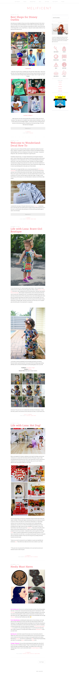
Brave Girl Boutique (15, 292)
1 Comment (28, 217)
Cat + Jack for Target (30, 367)
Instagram (60, 86)
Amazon (36, 206)
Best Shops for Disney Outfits (24, 18)
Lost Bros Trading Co (27, 115)
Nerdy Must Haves (22, 566)
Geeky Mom (33, 415)
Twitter (60, 84)
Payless (30, 369)
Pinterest (60, 88)
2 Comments (28, 131)
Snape (33, 640)
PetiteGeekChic (39, 629)
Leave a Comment (28, 414)
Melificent (39, 8)
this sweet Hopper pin (35, 647)
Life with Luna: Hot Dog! (26, 425)
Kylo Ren (18, 638)
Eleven (22, 640)
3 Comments (28, 652)
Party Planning (34, 556)
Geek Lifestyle (30, 653)
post (16, 541)
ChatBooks (29, 527)
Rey (32, 638)
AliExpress (13, 617)
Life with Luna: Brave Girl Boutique (26, 230)
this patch (13, 612)
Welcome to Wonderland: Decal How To (26, 144)
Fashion (28, 415)
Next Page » (41, 662)
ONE (12, 532)
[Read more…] (28, 128)
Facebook (60, 82)
